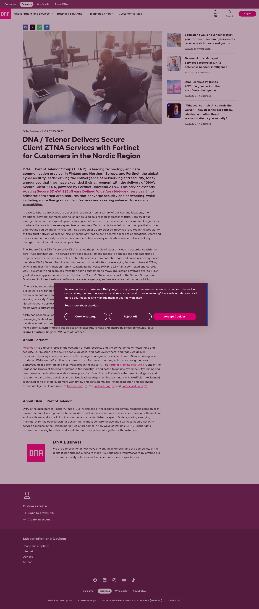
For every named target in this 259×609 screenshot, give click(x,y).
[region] (131, 304)
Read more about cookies (81, 305)
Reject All (130, 316)
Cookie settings (85, 316)
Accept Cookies (174, 316)
